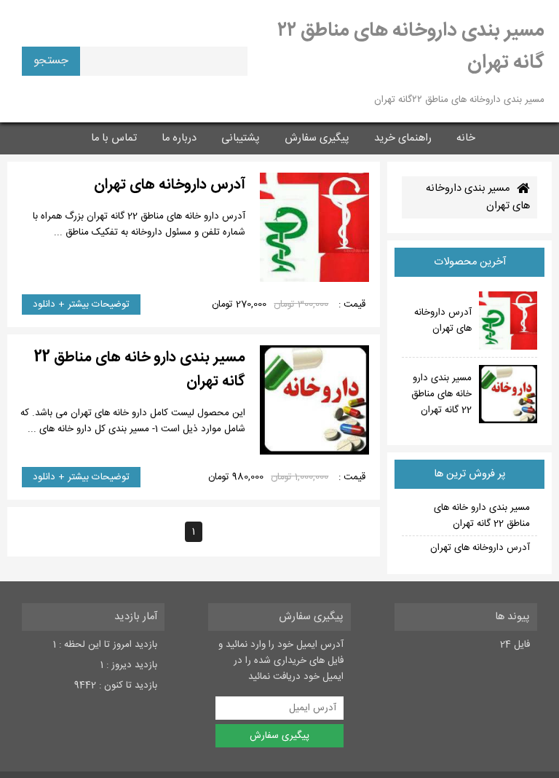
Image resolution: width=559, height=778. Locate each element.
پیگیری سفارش (317, 138)
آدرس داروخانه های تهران (480, 548)
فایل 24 (515, 645)
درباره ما (179, 138)
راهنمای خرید (403, 138)
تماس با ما (114, 138)
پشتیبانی (240, 138)
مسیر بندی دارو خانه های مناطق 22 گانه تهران (482, 516)
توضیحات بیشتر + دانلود (81, 304)
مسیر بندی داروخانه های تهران (478, 197)
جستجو (50, 61)
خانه (465, 138)
